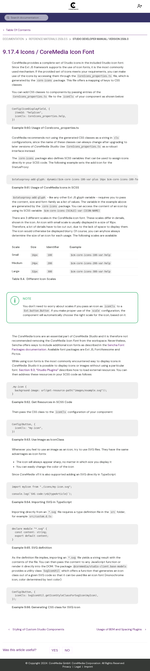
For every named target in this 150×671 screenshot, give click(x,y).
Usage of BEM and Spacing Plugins (119, 629)
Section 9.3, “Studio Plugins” (38, 370)
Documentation (13, 39)
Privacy (67, 666)
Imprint (88, 666)
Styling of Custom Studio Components (38, 629)
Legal (78, 666)
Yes (54, 650)
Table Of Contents (18, 30)
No (67, 650)
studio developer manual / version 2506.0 (100, 39)
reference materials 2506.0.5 (48, 39)
